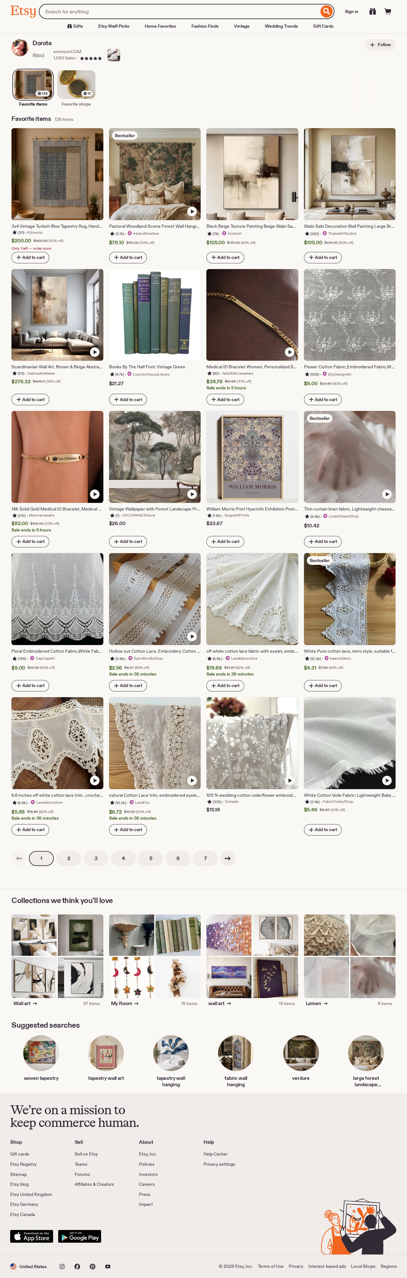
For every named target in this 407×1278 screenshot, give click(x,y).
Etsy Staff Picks (113, 26)
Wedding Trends (281, 26)
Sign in (351, 11)
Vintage (242, 26)
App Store (31, 1236)
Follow (384, 44)
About (38, 54)
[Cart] (388, 11)
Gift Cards (323, 26)
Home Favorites (160, 26)
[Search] (327, 11)
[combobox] (179, 11)
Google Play (79, 1236)
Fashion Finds (205, 26)
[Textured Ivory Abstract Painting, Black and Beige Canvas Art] (80, 977)
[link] (19, 858)
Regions (389, 1266)
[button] (28, 1266)
